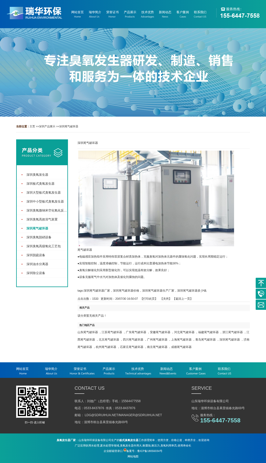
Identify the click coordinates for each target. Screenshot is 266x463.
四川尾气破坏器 (133, 339)
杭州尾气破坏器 (106, 347)
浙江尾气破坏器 (232, 332)
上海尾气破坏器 (181, 339)
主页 (32, 126)
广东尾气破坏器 (136, 332)
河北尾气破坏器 (184, 332)
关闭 (166, 298)
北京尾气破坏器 (109, 339)
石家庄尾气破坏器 (131, 347)
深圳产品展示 (47, 126)
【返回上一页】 (183, 298)
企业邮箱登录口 (113, 451)
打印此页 (149, 298)
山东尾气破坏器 (88, 332)
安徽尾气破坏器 (160, 332)
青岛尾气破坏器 (205, 339)
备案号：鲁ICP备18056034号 (144, 451)
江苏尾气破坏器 (112, 332)
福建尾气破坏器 (208, 332)
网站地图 (133, 456)
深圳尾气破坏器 (68, 126)
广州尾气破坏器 (157, 339)
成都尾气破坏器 (181, 347)
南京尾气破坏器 (157, 347)
